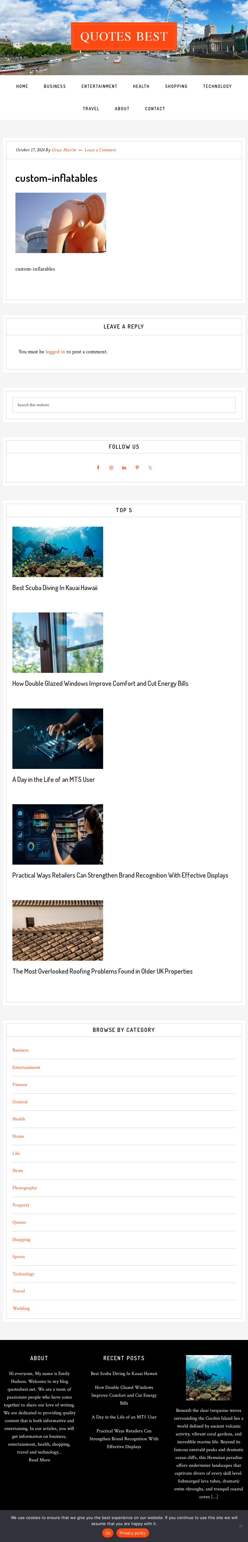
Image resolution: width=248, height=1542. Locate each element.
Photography (24, 1188)
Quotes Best (124, 36)
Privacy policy (132, 1533)
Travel (18, 1291)
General (20, 1102)
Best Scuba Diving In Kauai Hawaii (54, 587)
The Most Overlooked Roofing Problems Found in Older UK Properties (102, 971)
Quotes (19, 1222)
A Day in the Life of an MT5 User (53, 779)
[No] (240, 1526)
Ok (108, 1533)
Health (18, 1119)
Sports (18, 1257)
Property (20, 1205)
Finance (19, 1084)
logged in (55, 351)
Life (16, 1153)
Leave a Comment (100, 150)
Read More (39, 1460)
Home (18, 1136)
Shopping (21, 1239)
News (17, 1171)
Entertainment (26, 1067)
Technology (23, 1274)
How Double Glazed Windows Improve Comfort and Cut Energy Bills (100, 683)
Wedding (21, 1308)
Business (20, 1050)
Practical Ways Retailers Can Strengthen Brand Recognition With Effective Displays (120, 875)
